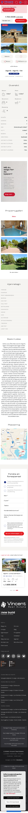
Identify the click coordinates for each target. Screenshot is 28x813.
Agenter (16, 639)
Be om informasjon (13, 533)
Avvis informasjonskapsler (13, 806)
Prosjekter (17, 632)
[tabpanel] (14, 573)
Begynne (3, 626)
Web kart (17, 756)
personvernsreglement (18, 525)
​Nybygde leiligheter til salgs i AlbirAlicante (13, 678)
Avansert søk (9, 9)
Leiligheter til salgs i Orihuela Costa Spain (14, 767)
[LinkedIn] (18, 656)
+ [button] (3, 431)
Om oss (16, 626)
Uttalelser (17, 636)
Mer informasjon (10, 793)
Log (2, 636)
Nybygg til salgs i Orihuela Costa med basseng (14, 728)
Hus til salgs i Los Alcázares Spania (11, 717)
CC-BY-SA (24, 459)
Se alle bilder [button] (14, 272)
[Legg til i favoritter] (23, 561)
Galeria (7, 56)
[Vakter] (21, 56)
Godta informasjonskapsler (13, 797)
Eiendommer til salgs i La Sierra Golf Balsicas (14, 709)
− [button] (3, 433)
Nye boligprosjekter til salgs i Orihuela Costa (14, 734)
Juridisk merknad (10, 753)
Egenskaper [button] (4, 632)
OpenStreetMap (14, 459)
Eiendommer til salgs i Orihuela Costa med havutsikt (14, 739)
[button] (7, 61)
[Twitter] (8, 656)
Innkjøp (3, 629)
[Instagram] (13, 656)
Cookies (10, 756)
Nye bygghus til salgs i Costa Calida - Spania (13, 720)
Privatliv (21, 753)
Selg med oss (10, 194)
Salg (15, 629)
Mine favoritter (18, 642)
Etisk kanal (4, 645)
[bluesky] (23, 656)
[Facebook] (3, 656)
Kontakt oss (4, 642)
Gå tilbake (14, 66)
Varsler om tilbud (7, 20)
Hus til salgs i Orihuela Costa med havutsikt (14, 744)
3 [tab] (17, 590)
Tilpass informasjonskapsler (12, 802)
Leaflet (4, 459)
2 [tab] (14, 590)
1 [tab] (11, 590)
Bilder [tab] (14, 216)
